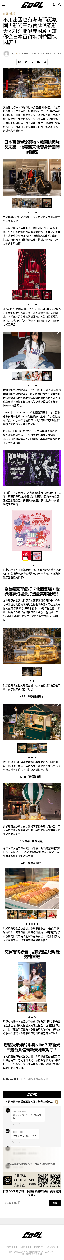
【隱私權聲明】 (52, 1247)
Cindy (17, 53)
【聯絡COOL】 (25, 1247)
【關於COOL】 (11, 1247)
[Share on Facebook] (19, 62)
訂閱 (55, 1202)
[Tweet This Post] (25, 62)
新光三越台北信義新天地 (34, 1079)
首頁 (5, 13)
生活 (12, 13)
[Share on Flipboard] (32, 62)
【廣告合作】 (38, 1247)
